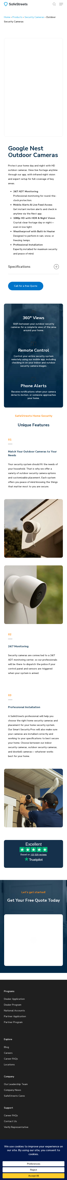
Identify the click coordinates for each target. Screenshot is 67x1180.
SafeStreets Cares (14, 1095)
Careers (8, 1053)
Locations (9, 1064)
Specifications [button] (19, 266)
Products (17, 17)
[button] (61, 4)
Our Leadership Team (16, 1084)
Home (7, 17)
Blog (6, 1047)
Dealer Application (14, 999)
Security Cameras (34, 17)
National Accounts (14, 1010)
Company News (12, 1090)
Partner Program (13, 1022)
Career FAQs (11, 1058)
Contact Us (10, 1121)
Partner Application (15, 1016)
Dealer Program (12, 1004)
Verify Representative (16, 1127)
